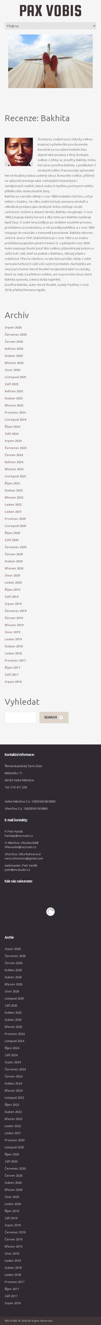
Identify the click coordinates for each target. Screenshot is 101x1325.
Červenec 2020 (15, 547)
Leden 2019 (13, 639)
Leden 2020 (13, 582)
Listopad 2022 (15, 476)
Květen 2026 (14, 348)
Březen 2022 (14, 497)
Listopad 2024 (15, 419)
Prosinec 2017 (15, 660)
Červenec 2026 (15, 334)
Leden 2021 (13, 511)
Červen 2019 (14, 618)
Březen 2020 (14, 568)
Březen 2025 (14, 405)
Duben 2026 (14, 356)
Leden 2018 (13, 653)
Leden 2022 (13, 504)
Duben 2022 (14, 490)
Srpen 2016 (13, 682)
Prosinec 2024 (15, 412)
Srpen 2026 (13, 327)
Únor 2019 (12, 632)
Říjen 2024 (12, 426)
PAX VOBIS (50, 10)
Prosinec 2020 (15, 519)
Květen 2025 (14, 391)
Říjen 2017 (12, 667)
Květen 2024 (14, 462)
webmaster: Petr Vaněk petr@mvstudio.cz (21, 867)
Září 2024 (11, 434)
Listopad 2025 (15, 377)
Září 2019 (11, 596)
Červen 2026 (14, 341)
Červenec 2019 (15, 611)
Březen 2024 (14, 469)
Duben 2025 (14, 398)
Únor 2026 (12, 370)
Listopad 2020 (15, 526)
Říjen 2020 (12, 533)
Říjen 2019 (12, 589)
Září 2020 (11, 540)
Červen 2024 (14, 455)
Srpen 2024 (13, 441)
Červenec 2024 (15, 448)
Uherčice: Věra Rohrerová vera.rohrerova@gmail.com (24, 856)
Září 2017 (11, 674)
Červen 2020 (14, 554)
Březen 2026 (14, 363)
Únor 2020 (12, 575)
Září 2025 (11, 384)
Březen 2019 (14, 625)
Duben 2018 (14, 646)
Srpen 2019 (13, 604)
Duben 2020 (14, 561)
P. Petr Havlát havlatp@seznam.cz (19, 833)
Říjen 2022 (12, 483)
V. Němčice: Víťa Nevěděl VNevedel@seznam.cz (22, 845)
